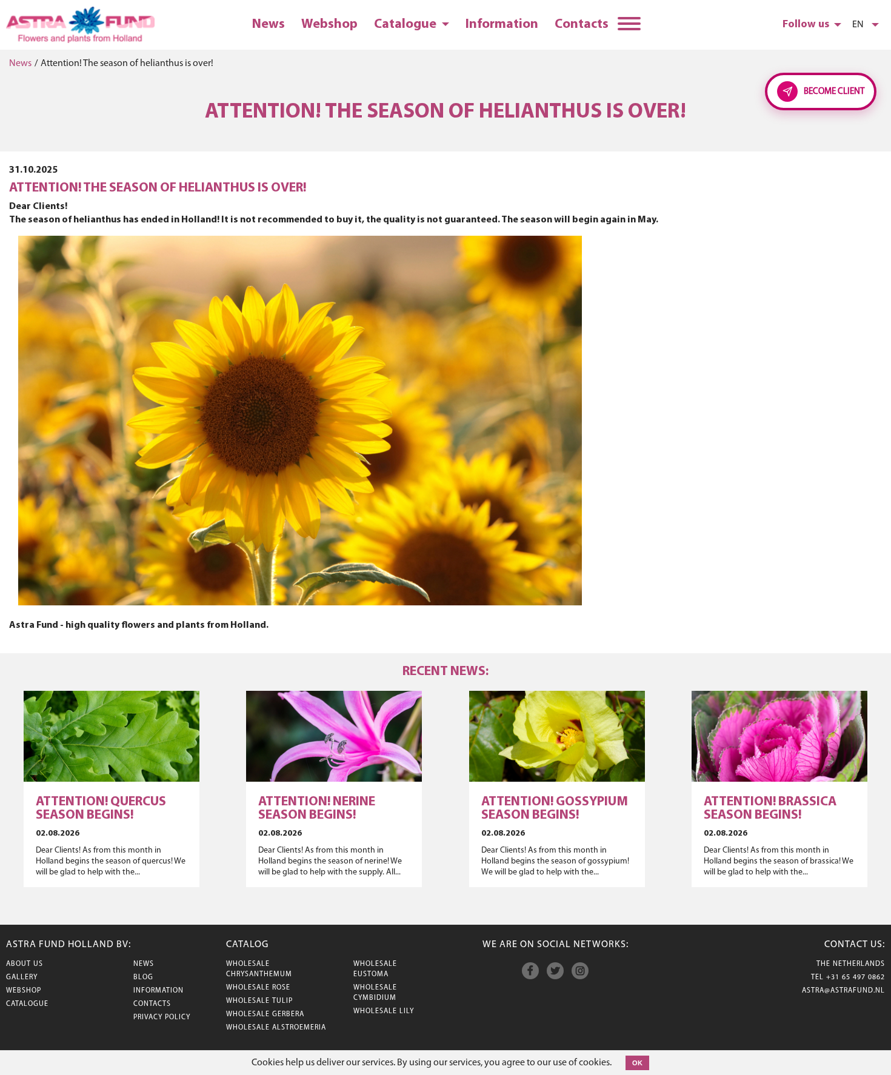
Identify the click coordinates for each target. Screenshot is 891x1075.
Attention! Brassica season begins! (770, 808)
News (268, 25)
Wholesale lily (383, 1011)
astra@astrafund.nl (843, 990)
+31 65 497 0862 (855, 977)
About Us (24, 964)
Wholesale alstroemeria (276, 1027)
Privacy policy (161, 1017)
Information (502, 25)
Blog (143, 977)
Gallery (22, 977)
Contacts (582, 25)
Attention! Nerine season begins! (316, 808)
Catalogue (406, 25)
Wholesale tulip (259, 1001)
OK (637, 1063)
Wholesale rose (258, 987)
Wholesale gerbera (265, 1014)
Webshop (329, 25)
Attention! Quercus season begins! (101, 808)
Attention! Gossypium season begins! (554, 808)
